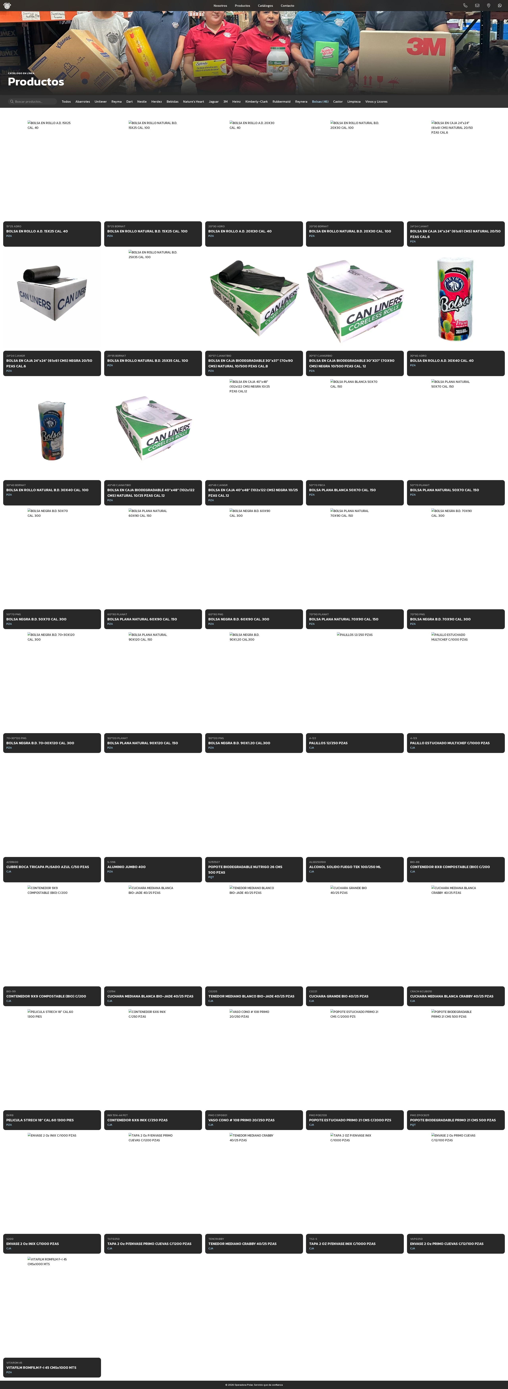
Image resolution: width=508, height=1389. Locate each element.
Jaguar (214, 101)
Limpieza (354, 101)
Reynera (301, 101)
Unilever (101, 101)
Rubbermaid (282, 101)
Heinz (236, 101)
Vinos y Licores (376, 101)
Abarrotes (82, 101)
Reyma (117, 101)
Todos (66, 101)
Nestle (142, 101)
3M (225, 101)
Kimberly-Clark (256, 101)
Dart (129, 101)
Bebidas (172, 101)
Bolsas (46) (320, 101)
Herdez (156, 101)
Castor (338, 101)
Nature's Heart (193, 101)
